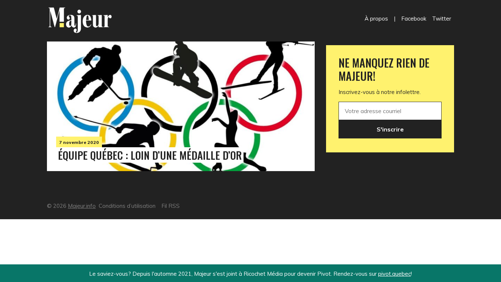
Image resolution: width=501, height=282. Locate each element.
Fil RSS (170, 205)
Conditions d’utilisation (127, 205)
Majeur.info (82, 205)
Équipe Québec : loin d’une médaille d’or (150, 155)
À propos (376, 18)
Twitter (441, 18)
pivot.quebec (394, 273)
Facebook (413, 18)
